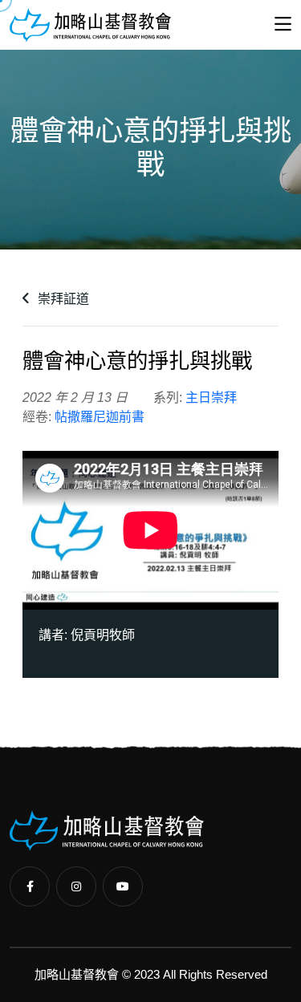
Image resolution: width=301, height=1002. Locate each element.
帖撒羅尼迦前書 (99, 417)
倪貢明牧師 (103, 635)
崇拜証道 (62, 299)
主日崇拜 (211, 397)
